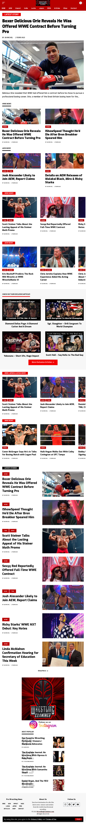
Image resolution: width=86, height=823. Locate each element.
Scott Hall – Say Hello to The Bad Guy (64, 355)
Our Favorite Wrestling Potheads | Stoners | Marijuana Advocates (33, 741)
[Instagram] (65, 804)
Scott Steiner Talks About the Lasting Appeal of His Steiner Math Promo (17, 227)
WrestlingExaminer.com (45, 812)
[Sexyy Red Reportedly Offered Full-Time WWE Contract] (57, 207)
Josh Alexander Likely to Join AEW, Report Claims (18, 177)
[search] (75, 3)
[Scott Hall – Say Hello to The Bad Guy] (64, 341)
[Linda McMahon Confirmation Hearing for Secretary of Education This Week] (63, 654)
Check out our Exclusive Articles (16, 294)
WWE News (8, 193)
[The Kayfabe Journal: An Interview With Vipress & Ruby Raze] (58, 756)
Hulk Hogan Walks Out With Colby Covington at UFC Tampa (57, 453)
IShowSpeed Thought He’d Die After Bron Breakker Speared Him (62, 134)
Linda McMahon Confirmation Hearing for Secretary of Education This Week (20, 655)
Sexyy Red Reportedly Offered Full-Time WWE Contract (19, 570)
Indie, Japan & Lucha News (15, 373)
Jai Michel (9, 37)
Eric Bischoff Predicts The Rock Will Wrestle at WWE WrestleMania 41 (17, 277)
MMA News (8, 421)
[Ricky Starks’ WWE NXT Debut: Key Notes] (63, 625)
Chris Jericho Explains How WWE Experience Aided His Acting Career (56, 277)
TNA (10, 171)
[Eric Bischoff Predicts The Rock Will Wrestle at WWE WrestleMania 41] (19, 257)
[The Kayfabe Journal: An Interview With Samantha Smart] (58, 770)
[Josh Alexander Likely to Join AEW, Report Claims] (21, 161)
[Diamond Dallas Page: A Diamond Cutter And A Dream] (21, 309)
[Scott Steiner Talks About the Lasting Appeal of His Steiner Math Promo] (19, 207)
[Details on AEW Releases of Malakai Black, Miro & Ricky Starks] (64, 161)
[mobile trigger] (4, 3)
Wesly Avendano (28, 787)
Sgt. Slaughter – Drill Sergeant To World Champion (64, 325)
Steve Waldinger (29, 761)
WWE (5, 127)
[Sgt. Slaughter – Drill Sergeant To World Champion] (64, 309)
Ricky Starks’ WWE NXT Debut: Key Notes (19, 626)
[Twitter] (74, 804)
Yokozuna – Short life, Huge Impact (21, 356)
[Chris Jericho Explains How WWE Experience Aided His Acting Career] (57, 257)
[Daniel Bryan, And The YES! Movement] (58, 785)
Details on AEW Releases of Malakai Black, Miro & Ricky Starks (64, 179)
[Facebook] (70, 804)
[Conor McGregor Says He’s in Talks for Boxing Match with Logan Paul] (19, 434)
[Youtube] (78, 804)
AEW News (8, 243)
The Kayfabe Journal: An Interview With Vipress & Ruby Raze (34, 755)
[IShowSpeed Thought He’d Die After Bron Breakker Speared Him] (64, 116)
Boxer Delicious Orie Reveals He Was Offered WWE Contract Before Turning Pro (39, 26)
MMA (5, 448)
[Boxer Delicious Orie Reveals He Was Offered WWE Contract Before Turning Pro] (43, 65)
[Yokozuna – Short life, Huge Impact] (21, 342)
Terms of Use (51, 819)
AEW (5, 171)
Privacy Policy (36, 819)
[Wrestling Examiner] (43, 3)
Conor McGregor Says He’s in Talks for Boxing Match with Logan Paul (19, 453)
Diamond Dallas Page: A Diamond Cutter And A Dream (21, 325)
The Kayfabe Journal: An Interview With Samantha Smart (34, 769)
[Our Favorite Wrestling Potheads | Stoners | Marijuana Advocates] (58, 742)
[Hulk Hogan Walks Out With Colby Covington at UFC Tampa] (57, 434)
